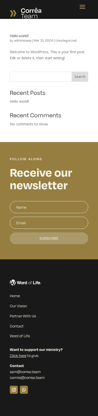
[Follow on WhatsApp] (24, 390)
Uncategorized (66, 40)
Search (79, 76)
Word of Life (20, 336)
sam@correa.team (25, 371)
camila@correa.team (27, 377)
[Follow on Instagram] (14, 390)
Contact (17, 326)
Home (15, 295)
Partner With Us (23, 316)
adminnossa (22, 40)
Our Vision (18, 305)
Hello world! (19, 35)
